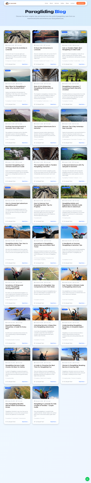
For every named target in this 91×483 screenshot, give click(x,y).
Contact (73, 3)
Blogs (67, 3)
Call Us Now (81, 3)
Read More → (25, 64)
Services (57, 3)
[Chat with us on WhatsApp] (87, 479)
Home (46, 3)
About (51, 3)
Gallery (62, 3)
